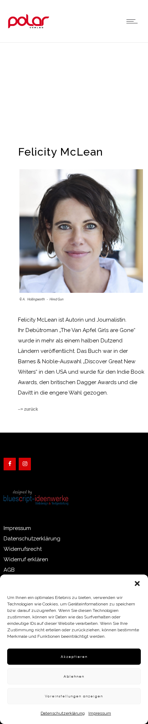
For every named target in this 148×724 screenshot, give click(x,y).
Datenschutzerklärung (63, 713)
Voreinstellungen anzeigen (74, 696)
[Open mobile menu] (133, 21)
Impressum (99, 713)
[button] (137, 583)
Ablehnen (74, 676)
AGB (9, 570)
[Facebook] (10, 464)
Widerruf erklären (26, 559)
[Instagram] (25, 464)
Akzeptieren (74, 656)
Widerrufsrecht (23, 549)
